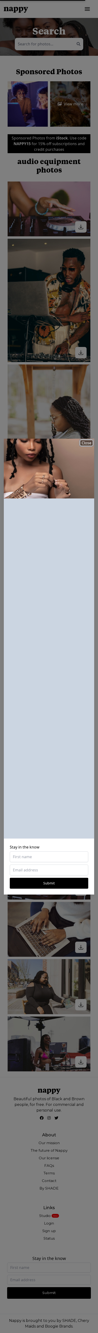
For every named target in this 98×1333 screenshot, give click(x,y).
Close (86, 443)
